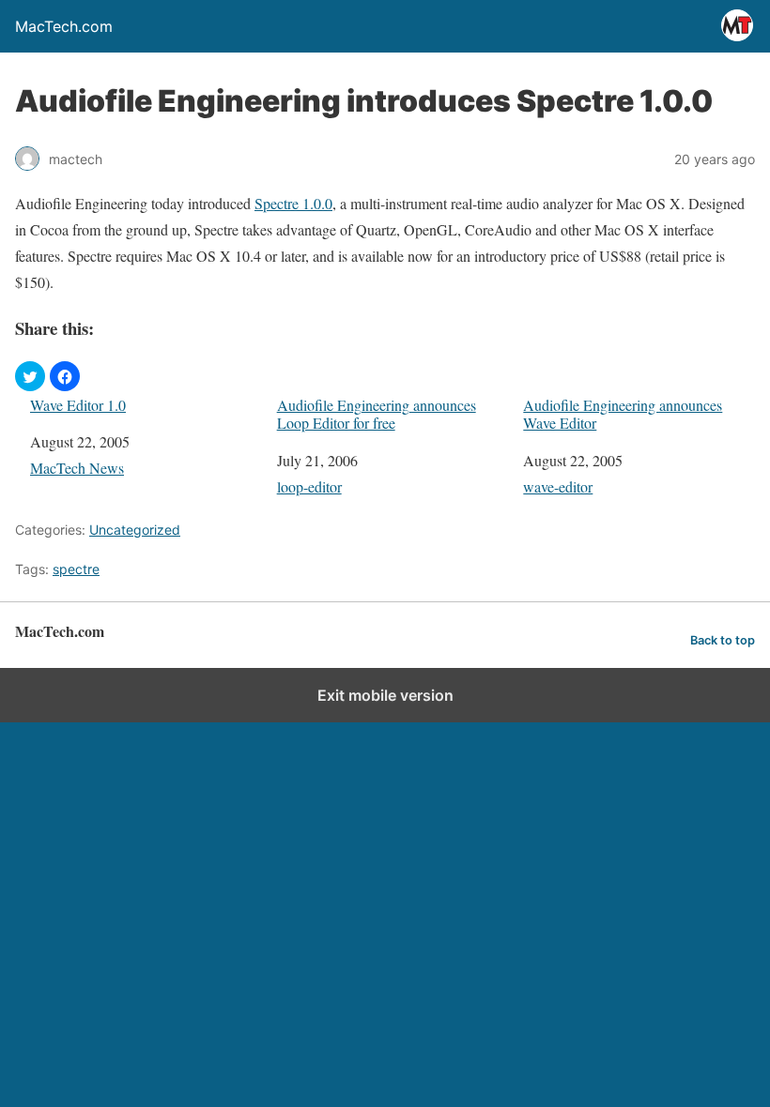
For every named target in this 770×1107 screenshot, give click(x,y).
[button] (30, 376)
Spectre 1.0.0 (293, 203)
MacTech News (77, 468)
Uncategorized (134, 530)
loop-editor (309, 486)
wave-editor (558, 486)
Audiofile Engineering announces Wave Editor (622, 414)
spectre (76, 569)
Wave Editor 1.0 (78, 405)
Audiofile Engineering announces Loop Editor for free (376, 414)
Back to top (722, 640)
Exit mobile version (385, 695)
